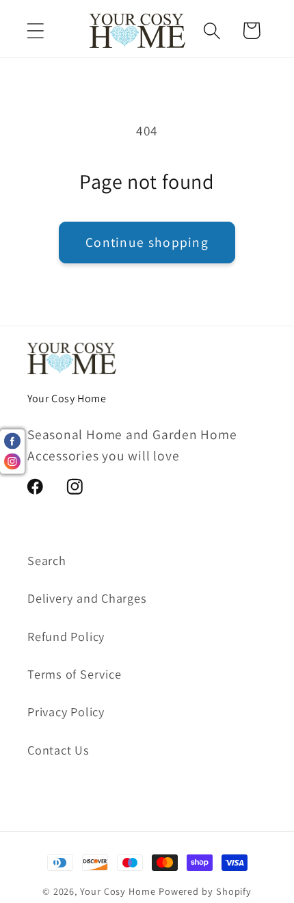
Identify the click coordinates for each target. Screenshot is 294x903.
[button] (35, 30)
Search (46, 560)
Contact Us (58, 750)
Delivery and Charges (87, 598)
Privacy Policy (66, 711)
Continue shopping (147, 242)
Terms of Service (74, 674)
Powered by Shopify (205, 891)
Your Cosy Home (118, 891)
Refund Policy (66, 636)
